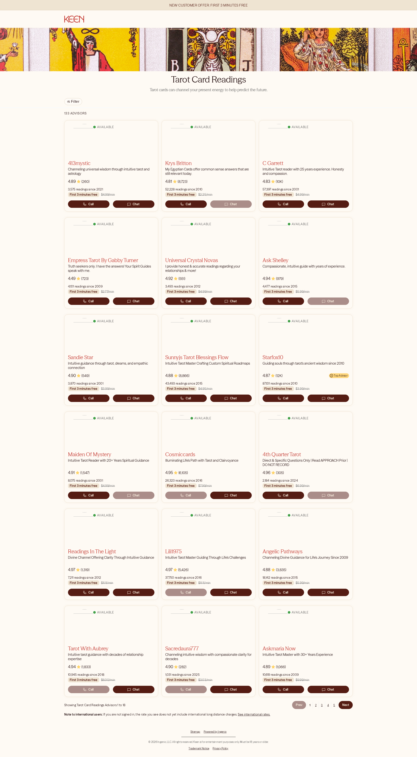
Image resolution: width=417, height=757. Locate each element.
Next (345, 705)
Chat (136, 204)
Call (91, 204)
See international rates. (254, 714)
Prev (299, 705)
